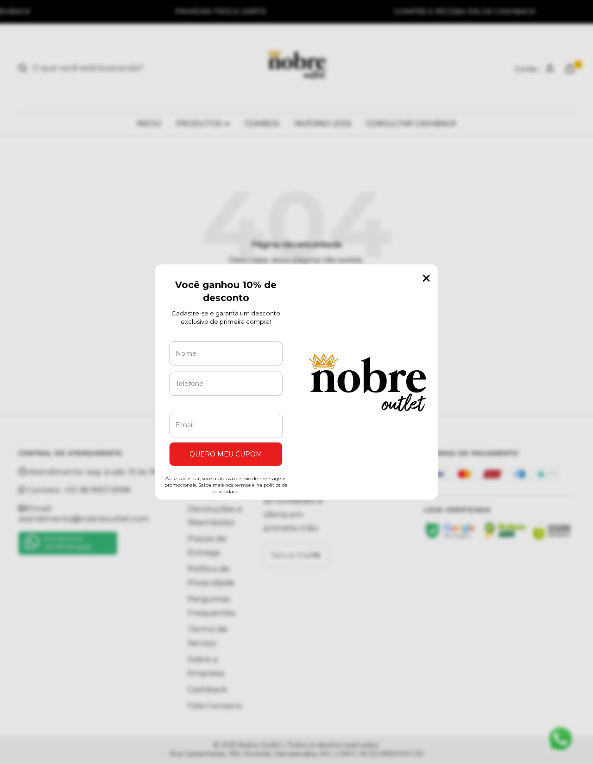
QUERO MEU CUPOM (225, 454)
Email (187, 406)
